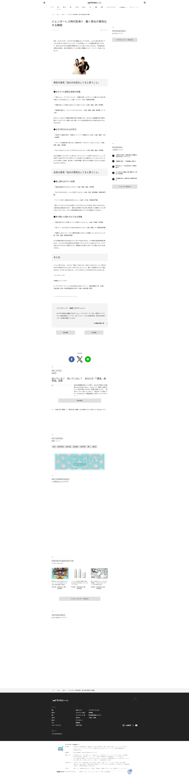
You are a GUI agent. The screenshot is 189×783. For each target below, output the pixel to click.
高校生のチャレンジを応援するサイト (100, 755)
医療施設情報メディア (113, 758)
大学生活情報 (124, 755)
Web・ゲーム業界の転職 (83, 762)
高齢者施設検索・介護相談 (105, 760)
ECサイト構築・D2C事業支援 (79, 758)
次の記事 (94, 332)
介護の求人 (76, 765)
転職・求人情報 (107, 746)
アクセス (85, 771)
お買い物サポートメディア (124, 758)
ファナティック (55, 30)
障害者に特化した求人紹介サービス (100, 748)
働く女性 (68, 447)
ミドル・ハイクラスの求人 (121, 746)
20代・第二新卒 (93, 762)
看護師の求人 (97, 764)
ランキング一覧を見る (125, 186)
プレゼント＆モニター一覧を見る (80, 599)
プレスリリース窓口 (80, 712)
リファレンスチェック (123, 768)
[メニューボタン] (44, 2)
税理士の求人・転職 (78, 764)
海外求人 (113, 746)
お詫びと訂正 (79, 725)
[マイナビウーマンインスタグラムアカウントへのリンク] (123, 725)
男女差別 (75, 447)
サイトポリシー (79, 720)
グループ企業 (101, 771)
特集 (102, 7)
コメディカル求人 (104, 764)
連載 (96, 7)
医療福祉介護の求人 (78, 750)
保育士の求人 (120, 764)
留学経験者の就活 (82, 746)
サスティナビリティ (91, 771)
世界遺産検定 (103, 756)
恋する (77, 7)
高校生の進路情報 (77, 752)
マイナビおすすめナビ (57, 733)
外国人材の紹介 (92, 765)
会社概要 (80, 771)
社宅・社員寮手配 (114, 768)
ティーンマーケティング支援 (115, 755)
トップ (52, 7)
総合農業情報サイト (111, 756)
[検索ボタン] (144, 2)
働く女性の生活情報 (78, 756)
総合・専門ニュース (88, 755)
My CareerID (104, 758)
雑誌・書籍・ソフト (87, 756)
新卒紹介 (99, 762)
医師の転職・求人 (112, 764)
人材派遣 (75, 762)
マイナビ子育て (119, 756)
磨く (71, 7)
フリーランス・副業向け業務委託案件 (116, 748)
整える (64, 7)
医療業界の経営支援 (83, 765)
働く (58, 7)
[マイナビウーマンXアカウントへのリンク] (133, 725)
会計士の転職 (122, 762)
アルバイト (76, 748)
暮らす (84, 7)
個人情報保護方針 (107, 771)
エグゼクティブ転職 (114, 762)
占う (90, 7)
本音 (54, 447)
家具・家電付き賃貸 (78, 760)
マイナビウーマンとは (94, 710)
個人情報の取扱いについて (95, 715)
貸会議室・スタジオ (105, 768)
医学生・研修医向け (98, 746)
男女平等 (83, 447)
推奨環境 (78, 722)
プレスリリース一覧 (80, 715)
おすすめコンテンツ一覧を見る (125, 40)
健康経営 (98, 768)
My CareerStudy (96, 758)
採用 (96, 771)
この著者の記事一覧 (99, 323)
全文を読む (80, 400)
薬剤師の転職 (90, 764)
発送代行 (93, 768)
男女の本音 (61, 447)
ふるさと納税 (89, 758)
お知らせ (78, 717)
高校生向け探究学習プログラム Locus (89, 752)
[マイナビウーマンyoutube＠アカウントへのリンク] (136, 725)
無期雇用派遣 (127, 764)
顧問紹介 (84, 764)
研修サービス (76, 768)
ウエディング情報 (95, 756)
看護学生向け (90, 746)
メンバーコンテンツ (111, 7)
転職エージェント (105, 762)
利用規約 (91, 712)
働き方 (63, 14)
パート (80, 748)
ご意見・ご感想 (92, 717)
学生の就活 (76, 746)
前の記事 (65, 332)
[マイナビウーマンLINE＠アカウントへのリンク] (128, 725)
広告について (79, 710)
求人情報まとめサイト (78, 755)
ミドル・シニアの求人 (87, 748)
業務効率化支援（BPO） (85, 768)
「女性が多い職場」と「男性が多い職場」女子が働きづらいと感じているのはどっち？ (80, 409)
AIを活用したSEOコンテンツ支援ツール (91, 760)
